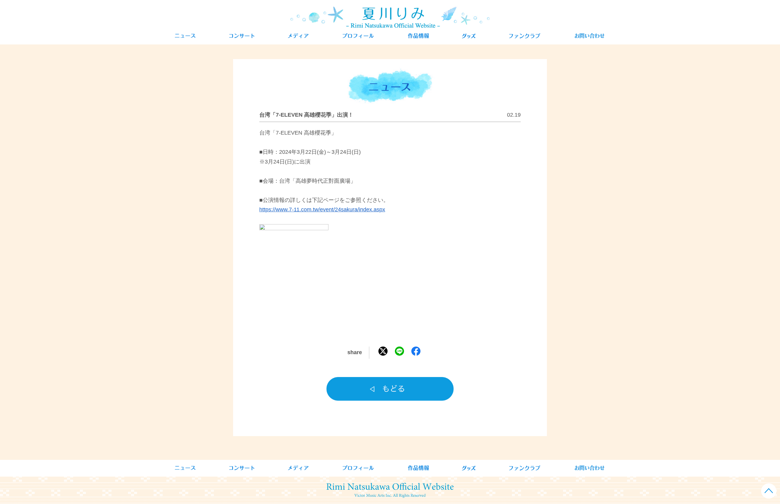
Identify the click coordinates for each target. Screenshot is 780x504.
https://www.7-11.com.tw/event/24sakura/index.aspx (322, 209)
